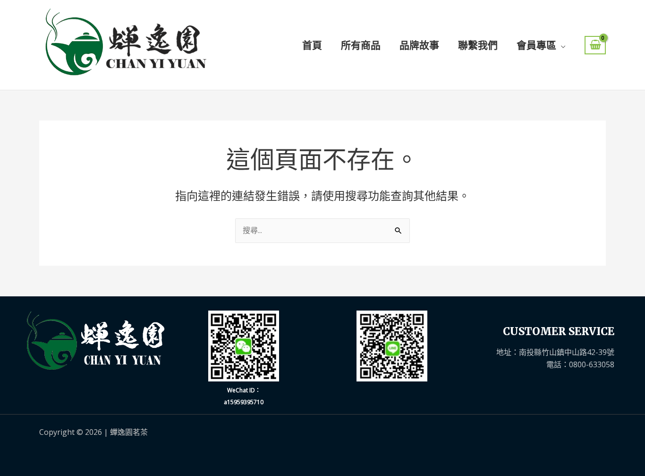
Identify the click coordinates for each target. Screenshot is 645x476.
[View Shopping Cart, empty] (595, 45)
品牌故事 (419, 45)
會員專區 (536, 45)
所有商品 (361, 45)
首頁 (312, 45)
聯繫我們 (478, 45)
